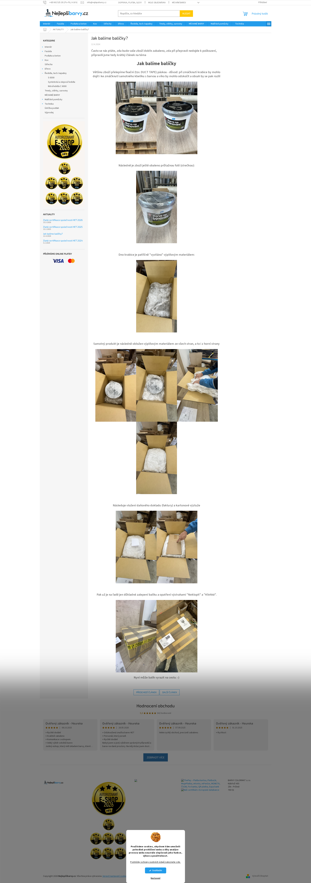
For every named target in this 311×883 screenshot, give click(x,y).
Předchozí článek (146, 692)
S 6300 (51, 77)
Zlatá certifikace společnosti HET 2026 (63, 220)
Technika (49, 104)
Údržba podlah (52, 108)
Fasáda (48, 51)
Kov (46, 60)
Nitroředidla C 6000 (57, 86)
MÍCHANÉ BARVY (52, 95)
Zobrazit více (155, 757)
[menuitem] (47, 23)
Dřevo (48, 68)
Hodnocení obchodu (155, 705)
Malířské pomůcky (53, 99)
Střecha (48, 64)
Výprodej (49, 112)
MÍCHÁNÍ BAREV (179, 2)
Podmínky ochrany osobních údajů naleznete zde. (155, 862)
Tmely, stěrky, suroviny (56, 90)
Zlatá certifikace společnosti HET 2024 (63, 240)
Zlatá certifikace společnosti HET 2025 (63, 227)
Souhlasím (157, 870)
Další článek (169, 692)
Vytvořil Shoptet (260, 876)
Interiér (48, 47)
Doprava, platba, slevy (130, 2)
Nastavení (155, 878)
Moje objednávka (157, 2)
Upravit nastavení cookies (115, 876)
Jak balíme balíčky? (53, 233)
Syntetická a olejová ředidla (61, 82)
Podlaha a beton (53, 55)
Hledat (186, 13)
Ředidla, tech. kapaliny (56, 73)
